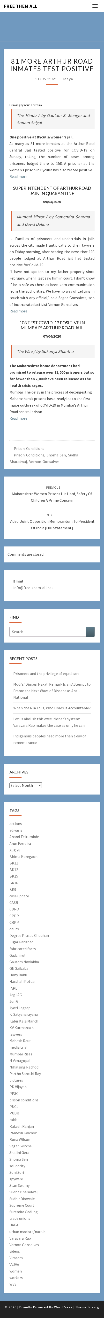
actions (15, 823)
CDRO (14, 909)
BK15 (13, 876)
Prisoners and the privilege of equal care (46, 673)
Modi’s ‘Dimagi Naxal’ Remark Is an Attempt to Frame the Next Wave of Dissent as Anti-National (52, 691)
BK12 (13, 869)
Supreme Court (21, 1205)
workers (16, 1277)
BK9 (12, 889)
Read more (18, 176)
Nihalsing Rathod (23, 1067)
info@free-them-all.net (33, 587)
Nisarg (94, 1307)
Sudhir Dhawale (22, 1198)
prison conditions (29, 455)
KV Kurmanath (21, 1027)
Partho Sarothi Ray (25, 1073)
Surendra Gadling (23, 1211)
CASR (13, 902)
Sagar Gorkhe (20, 1146)
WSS (12, 1284)
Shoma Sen (56, 455)
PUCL (13, 1106)
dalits (14, 928)
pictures (16, 1080)
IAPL (13, 988)
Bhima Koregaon (23, 856)
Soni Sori (16, 1172)
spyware (16, 1178)
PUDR (14, 1113)
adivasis (15, 830)
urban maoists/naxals (27, 1231)
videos (14, 1251)
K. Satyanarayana (23, 1014)
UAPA (13, 1224)
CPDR (14, 915)
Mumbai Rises (20, 1054)
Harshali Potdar (22, 981)
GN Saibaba (18, 968)
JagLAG (15, 994)
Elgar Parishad (21, 941)
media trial (18, 1047)
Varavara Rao (20, 1238)
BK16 (13, 882)
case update (19, 896)
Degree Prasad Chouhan (29, 935)
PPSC (13, 1093)
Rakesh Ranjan (21, 1126)
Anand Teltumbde (24, 836)
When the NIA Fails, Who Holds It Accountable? (52, 707)
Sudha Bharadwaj (23, 1191)
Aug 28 (14, 850)
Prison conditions (29, 448)
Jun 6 (13, 1001)
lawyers (15, 1034)
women (15, 1271)
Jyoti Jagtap (19, 1007)
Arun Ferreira (20, 843)
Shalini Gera (19, 1152)
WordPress (63, 1307)
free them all (20, 6)
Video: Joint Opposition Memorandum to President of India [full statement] (52, 521)
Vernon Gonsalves (44, 461)
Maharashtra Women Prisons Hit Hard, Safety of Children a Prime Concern (52, 494)
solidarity (17, 1165)
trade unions (19, 1218)
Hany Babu (18, 974)
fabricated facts (22, 948)
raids (13, 1119)
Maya (68, 79)
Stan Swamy (19, 1185)
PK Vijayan (18, 1086)
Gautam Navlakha (24, 961)
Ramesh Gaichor (23, 1132)
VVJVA (14, 1264)
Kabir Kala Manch (23, 1021)
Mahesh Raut (20, 1040)
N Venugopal (19, 1060)
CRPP (14, 922)
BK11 (13, 863)
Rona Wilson (19, 1139)
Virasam (16, 1257)
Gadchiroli (17, 955)
